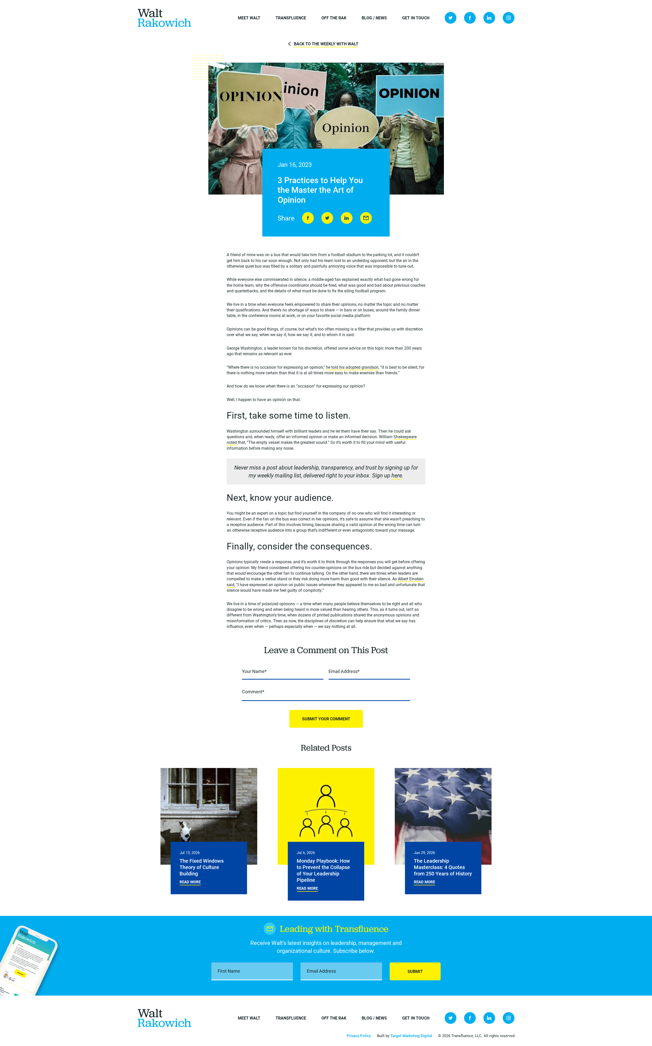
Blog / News (374, 17)
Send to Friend (366, 218)
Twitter (450, 18)
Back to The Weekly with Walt (326, 43)
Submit (415, 971)
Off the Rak (333, 17)
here (396, 475)
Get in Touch (415, 17)
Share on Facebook (308, 218)
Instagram (508, 18)
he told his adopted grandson (352, 367)
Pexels (440, 63)
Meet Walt (249, 17)
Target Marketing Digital (411, 1035)
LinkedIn (489, 18)
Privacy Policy (359, 1035)
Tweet (327, 218)
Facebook (470, 18)
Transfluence (291, 17)
